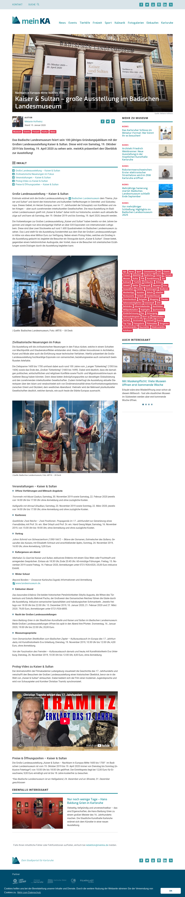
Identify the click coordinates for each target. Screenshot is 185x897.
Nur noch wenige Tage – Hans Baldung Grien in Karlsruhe (87, 801)
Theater (164, 299)
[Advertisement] (147, 245)
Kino (165, 285)
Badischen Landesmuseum (85, 198)
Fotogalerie (139, 323)
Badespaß (145, 285)
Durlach (126, 320)
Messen (126, 278)
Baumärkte (144, 327)
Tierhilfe (85, 23)
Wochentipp (128, 292)
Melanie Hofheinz (33, 121)
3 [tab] (149, 404)
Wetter (135, 285)
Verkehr (140, 296)
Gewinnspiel (151, 289)
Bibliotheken (158, 317)
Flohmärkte (152, 323)
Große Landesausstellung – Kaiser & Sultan (38, 170)
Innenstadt (149, 303)
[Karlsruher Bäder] (57, 881)
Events (73, 23)
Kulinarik (120, 23)
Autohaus (127, 330)
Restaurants (128, 296)
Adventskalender (142, 306)
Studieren (163, 289)
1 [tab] (143, 404)
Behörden (127, 306)
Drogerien (164, 323)
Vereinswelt (138, 320)
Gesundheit (128, 289)
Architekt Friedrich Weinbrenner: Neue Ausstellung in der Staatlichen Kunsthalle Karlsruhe (135, 154)
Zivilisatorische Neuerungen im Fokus (35, 174)
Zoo (163, 278)
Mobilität (137, 275)
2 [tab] (146, 404)
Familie (139, 289)
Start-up (146, 317)
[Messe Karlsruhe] (37, 881)
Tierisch (168, 275)
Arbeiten (159, 292)
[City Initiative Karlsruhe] (73, 881)
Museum (17, 132)
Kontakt (17, 4)
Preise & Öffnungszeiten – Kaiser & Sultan (37, 184)
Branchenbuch (129, 299)
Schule (150, 292)
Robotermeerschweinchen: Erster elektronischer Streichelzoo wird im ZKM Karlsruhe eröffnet (137, 174)
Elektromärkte (158, 327)
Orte (159, 303)
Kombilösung (153, 278)
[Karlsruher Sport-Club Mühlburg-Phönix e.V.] (19, 881)
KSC (159, 271)
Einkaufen (152, 23)
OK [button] (170, 891)
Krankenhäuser (153, 296)
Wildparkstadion (130, 310)
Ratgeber (143, 299)
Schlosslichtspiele (131, 317)
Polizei (158, 275)
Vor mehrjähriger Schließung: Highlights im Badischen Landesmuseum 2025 (137, 210)
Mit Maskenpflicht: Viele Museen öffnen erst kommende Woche (144, 383)
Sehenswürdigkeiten (132, 303)
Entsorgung (152, 313)
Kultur (45, 132)
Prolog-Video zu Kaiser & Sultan (32, 181)
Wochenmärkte (130, 327)
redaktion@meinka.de (97, 845)
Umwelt (126, 285)
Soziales (140, 292)
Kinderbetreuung (131, 313)
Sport (108, 23)
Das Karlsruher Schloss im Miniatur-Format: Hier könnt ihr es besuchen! (138, 133)
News (62, 23)
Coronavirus (149, 271)
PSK (143, 278)
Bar (142, 313)
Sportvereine (158, 310)
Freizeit (97, 23)
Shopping (154, 299)
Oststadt (150, 320)
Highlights (145, 310)
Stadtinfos (148, 275)
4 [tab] (151, 404)
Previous (126, 359)
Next (168, 359)
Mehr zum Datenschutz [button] (29, 892)
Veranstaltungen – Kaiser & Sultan (33, 177)
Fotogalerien (136, 23)
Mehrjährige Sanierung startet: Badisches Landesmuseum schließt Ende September (136, 192)
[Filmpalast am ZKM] (87, 881)
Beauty (159, 320)
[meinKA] (31, 20)
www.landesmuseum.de (28, 583)
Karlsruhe (167, 23)
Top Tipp (127, 323)
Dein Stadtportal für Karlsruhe (37, 860)
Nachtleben (157, 306)
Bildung (159, 282)
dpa (124, 271)
